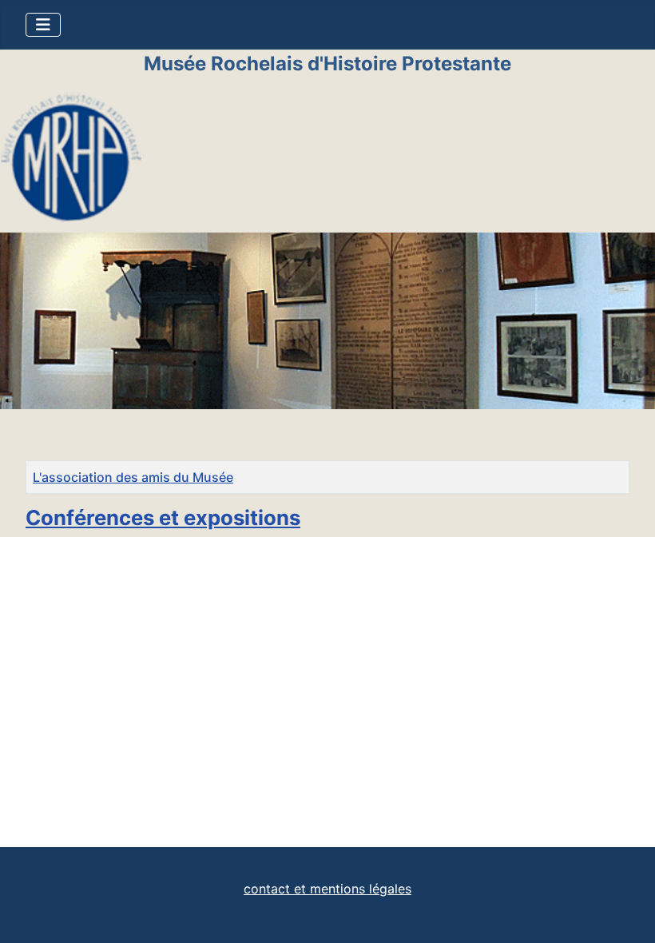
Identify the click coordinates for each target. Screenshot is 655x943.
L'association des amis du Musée (133, 477)
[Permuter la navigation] (43, 25)
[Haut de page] (627, 913)
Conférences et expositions (163, 517)
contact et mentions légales (327, 889)
